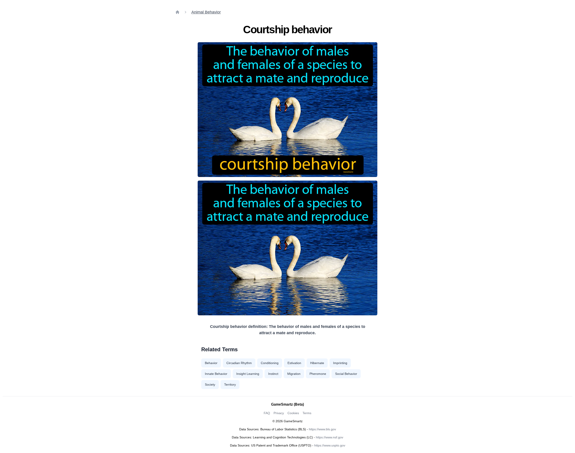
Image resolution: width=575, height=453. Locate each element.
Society (210, 384)
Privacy (279, 413)
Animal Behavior (206, 12)
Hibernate (317, 363)
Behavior (211, 363)
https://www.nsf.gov (329, 437)
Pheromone (318, 374)
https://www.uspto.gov (329, 445)
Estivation (294, 363)
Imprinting (340, 363)
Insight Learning (247, 374)
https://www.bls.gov (322, 429)
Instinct (273, 374)
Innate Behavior (216, 374)
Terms (307, 413)
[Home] (177, 12)
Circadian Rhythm (239, 363)
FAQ (267, 413)
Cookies (293, 413)
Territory (230, 384)
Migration (294, 374)
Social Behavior (346, 374)
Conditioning (270, 363)
